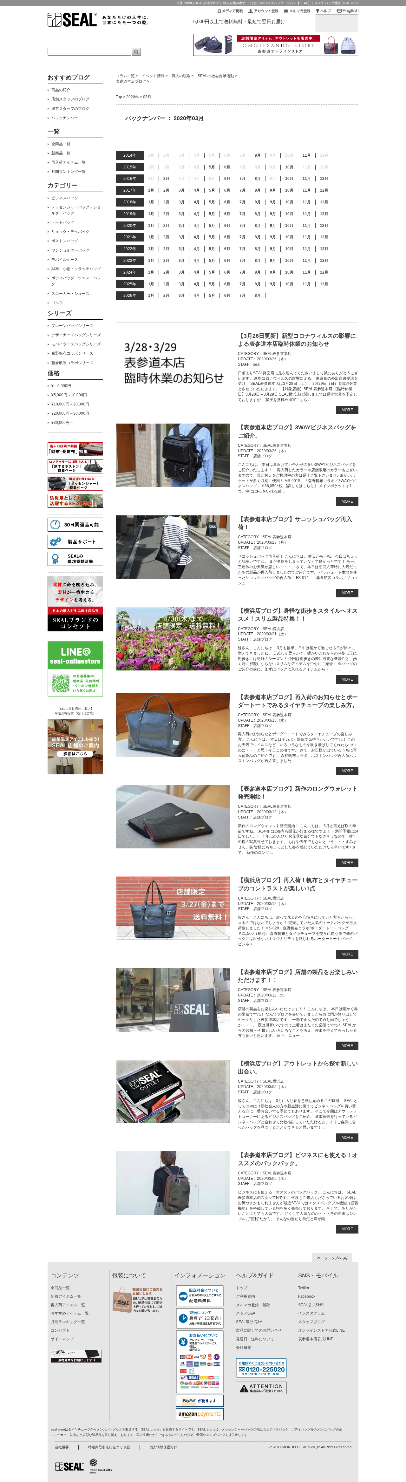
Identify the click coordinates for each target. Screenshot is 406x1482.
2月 (166, 178)
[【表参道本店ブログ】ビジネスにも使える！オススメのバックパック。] (173, 1183)
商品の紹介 (60, 90)
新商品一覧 (60, 153)
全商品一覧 (60, 144)
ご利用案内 (245, 1296)
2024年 (129, 272)
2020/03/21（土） (272, 634)
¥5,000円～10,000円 (69, 395)
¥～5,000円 (61, 386)
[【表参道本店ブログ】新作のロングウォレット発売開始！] (173, 816)
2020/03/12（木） (272, 812)
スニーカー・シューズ (70, 293)
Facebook (306, 1296)
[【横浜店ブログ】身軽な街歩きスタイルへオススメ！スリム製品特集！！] (173, 638)
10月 (289, 167)
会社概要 (243, 1347)
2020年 (132, 97)
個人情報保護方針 (163, 1447)
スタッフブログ (311, 1322)
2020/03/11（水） (272, 995)
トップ (241, 1288)
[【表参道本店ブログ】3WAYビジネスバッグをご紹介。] (173, 455)
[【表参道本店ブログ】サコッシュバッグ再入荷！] (173, 547)
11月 (307, 155)
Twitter (303, 1288)
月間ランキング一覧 (68, 171)
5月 (212, 167)
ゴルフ (57, 303)
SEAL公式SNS (311, 1305)
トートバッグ (62, 222)
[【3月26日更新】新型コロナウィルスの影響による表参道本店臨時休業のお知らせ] (173, 363)
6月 (227, 167)
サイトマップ (62, 1339)
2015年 (129, 167)
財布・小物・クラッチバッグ (76, 269)
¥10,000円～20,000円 (70, 404)
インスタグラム (311, 1313)
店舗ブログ (262, 456)
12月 (324, 178)
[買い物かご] (337, 20)
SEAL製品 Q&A (249, 1322)
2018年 (129, 202)
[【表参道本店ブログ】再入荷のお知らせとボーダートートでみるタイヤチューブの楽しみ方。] (173, 725)
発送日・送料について (255, 1339)
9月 (273, 190)
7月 (242, 178)
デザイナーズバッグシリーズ (76, 335)
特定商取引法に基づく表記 (109, 1447)
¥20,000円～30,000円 (70, 413)
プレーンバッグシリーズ (72, 325)
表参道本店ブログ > (132, 81)
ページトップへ (329, 1258)
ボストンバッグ (64, 241)
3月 (182, 190)
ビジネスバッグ (64, 198)
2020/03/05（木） (272, 1086)
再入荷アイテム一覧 (68, 162)
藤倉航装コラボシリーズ (72, 363)
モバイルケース (64, 259)
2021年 (129, 237)
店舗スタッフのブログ (70, 99)
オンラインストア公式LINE (321, 1330)
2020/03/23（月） (272, 542)
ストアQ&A (245, 1313)
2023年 (129, 260)
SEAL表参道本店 (277, 353)
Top (119, 97)
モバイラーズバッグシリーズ (76, 344)
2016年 (129, 178)
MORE (347, 410)
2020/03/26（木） (272, 359)
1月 (151, 190)
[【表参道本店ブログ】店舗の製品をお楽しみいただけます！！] (173, 999)
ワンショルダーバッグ (70, 250)
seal (256, 364)
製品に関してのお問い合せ (259, 1330)
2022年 (129, 249)
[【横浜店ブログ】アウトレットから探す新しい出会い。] (173, 1091)
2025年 (129, 284)
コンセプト (60, 1330)
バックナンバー (64, 118)
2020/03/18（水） (272, 720)
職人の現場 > (183, 76)
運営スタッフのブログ (70, 108)
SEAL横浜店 (273, 629)
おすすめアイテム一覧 (70, 1313)
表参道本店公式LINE (315, 1339)
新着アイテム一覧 (66, 1296)
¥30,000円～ (62, 422)
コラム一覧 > (127, 76)
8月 (258, 155)
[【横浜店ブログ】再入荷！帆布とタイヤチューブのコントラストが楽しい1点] (173, 908)
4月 (197, 190)
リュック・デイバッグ (70, 231)
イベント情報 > (155, 76)
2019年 (129, 214)
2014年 (129, 155)
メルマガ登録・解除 (253, 1305)
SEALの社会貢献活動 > (217, 76)
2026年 (129, 295)
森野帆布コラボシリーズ (72, 353)
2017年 (129, 190)
